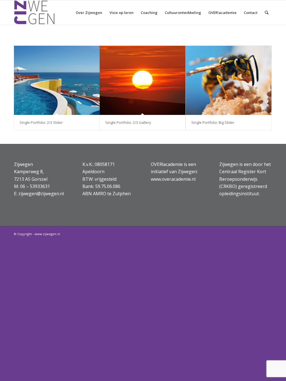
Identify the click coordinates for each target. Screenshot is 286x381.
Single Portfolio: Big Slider (212, 122)
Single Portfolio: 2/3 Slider (41, 122)
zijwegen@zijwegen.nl (41, 194)
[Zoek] (266, 12)
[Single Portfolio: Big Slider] (228, 80)
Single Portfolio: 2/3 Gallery (128, 122)
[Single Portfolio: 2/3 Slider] (57, 80)
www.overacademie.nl (173, 179)
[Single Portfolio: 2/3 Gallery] (142, 80)
